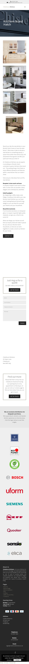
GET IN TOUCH (14, 290)
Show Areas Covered (7, 663)
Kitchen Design (6, 588)
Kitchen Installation (7, 590)
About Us (5, 586)
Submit (22, 323)
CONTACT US (8, 236)
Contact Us (6, 596)
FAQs (4, 591)
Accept (17, 660)
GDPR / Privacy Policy (8, 594)
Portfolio (5, 593)
